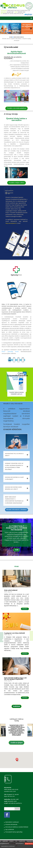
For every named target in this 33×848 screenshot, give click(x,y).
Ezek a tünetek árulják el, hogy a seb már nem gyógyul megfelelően (15, 678)
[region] (16, 30)
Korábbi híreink (16, 706)
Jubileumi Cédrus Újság (16, 720)
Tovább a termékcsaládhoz (16, 108)
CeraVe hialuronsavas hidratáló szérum (16, 393)
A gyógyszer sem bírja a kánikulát (14, 633)
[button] (2, 28)
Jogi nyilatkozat (9, 829)
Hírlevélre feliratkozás (11, 824)
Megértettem (29, 843)
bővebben (24, 608)
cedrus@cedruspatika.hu (15, 803)
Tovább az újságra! (16, 743)
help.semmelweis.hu (11, 223)
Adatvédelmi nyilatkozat (8, 846)
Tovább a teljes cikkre (16, 183)
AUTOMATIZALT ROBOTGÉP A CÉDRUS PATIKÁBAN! (16, 528)
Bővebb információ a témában (16, 509)
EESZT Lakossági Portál (10, 351)
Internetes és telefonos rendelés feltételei (16, 827)
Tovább (16, 550)
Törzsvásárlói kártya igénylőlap (13, 832)
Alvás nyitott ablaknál (10, 590)
